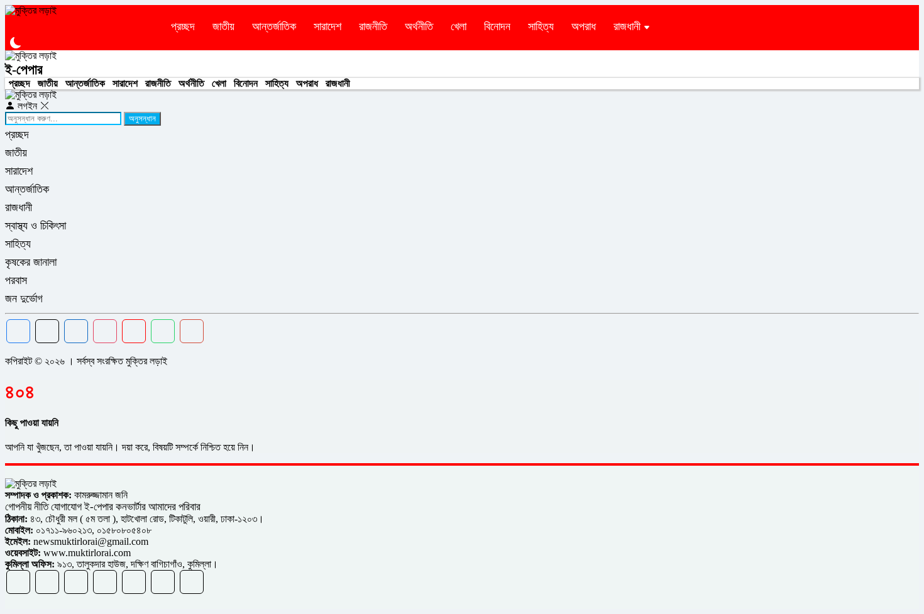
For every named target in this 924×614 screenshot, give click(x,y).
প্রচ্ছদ (183, 26)
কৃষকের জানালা (31, 262)
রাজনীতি (373, 26)
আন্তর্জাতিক (274, 26)
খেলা (458, 26)
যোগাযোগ (66, 507)
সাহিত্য (541, 26)
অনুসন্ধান (142, 118)
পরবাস (16, 280)
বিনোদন (497, 26)
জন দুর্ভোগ (24, 298)
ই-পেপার (24, 69)
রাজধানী (627, 26)
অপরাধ (583, 26)
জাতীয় (223, 26)
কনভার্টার (131, 507)
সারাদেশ (327, 26)
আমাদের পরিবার (174, 507)
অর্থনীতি (419, 26)
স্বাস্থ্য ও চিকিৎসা (35, 225)
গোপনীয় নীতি (28, 507)
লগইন (27, 106)
